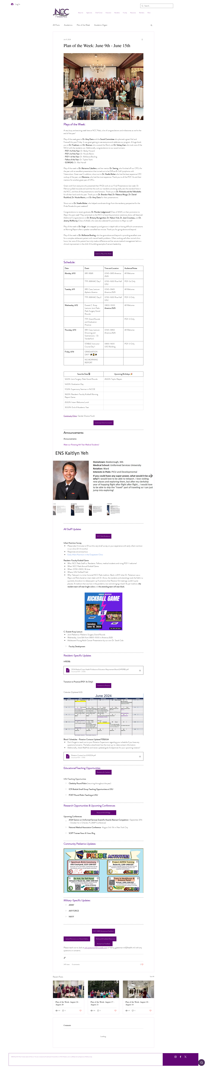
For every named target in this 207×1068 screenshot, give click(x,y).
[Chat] (201, 1062)
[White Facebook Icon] (180, 1055)
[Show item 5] (124, 113)
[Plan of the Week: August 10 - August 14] (138, 989)
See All (152, 976)
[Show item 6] (137, 113)
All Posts (56, 25)
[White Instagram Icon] (175, 1055)
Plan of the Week (83, 25)
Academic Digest (100, 25)
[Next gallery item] (141, 80)
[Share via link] (65, 958)
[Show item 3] (97, 113)
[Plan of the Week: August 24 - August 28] (68, 989)
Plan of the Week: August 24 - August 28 (67, 1003)
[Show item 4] (110, 113)
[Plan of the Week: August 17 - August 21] (103, 989)
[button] (151, 25)
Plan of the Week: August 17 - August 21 (102, 1003)
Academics (68, 25)
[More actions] (142, 39)
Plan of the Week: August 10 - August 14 (137, 1003)
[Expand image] (103, 80)
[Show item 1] (70, 113)
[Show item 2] (83, 113)
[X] (185, 1055)
